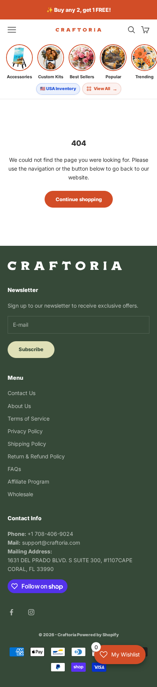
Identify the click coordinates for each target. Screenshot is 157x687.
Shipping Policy (27, 443)
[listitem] (19, 61)
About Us (19, 406)
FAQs (14, 469)
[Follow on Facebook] (11, 612)
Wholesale (20, 494)
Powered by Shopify (98, 634)
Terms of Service (29, 418)
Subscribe (31, 349)
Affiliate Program (28, 481)
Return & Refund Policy (36, 456)
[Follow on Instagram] (31, 612)
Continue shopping (79, 199)
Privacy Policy (25, 431)
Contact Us (21, 393)
